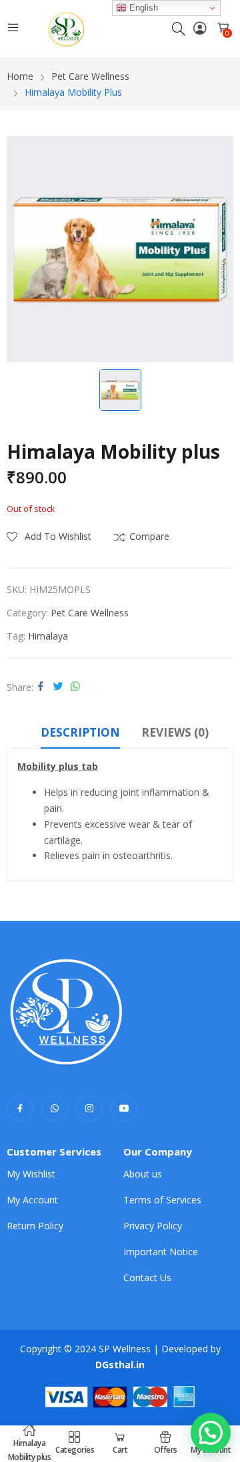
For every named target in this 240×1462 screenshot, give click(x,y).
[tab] (80, 734)
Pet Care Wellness (90, 612)
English (142, 8)
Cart (120, 1449)
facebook (20, 1108)
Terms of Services (162, 1199)
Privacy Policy (152, 1225)
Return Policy (35, 1225)
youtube (124, 1108)
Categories (74, 1449)
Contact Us (147, 1277)
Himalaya (48, 636)
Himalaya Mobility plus (29, 1449)
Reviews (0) (175, 732)
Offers (165, 1449)
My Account (32, 1199)
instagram (89, 1108)
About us (142, 1173)
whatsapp (54, 1108)
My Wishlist (31, 1173)
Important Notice (160, 1251)
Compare (149, 536)
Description (80, 732)
